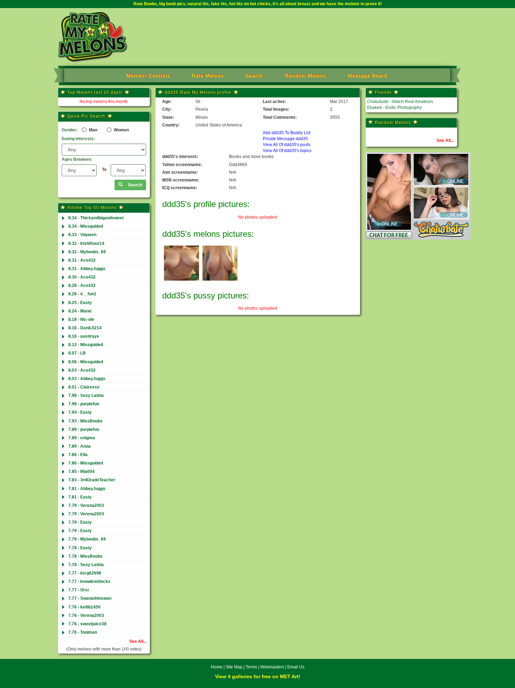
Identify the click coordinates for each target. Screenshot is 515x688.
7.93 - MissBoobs (85, 421)
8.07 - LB (77, 353)
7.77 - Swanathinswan (89, 598)
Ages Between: (77, 159)
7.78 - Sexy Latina (86, 564)
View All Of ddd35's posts (286, 144)
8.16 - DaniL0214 (85, 327)
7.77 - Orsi (78, 589)
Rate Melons (208, 75)
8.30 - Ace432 (82, 277)
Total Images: (276, 109)
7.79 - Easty (80, 522)
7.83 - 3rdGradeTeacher (91, 479)
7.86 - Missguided (85, 463)
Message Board (367, 75)
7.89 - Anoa (79, 446)
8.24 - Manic (80, 311)
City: (167, 109)
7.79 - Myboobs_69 (87, 539)
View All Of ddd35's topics (287, 150)
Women (121, 130)
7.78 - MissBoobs (85, 556)
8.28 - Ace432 (82, 285)
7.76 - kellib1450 (84, 607)
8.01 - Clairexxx (83, 387)
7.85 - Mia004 (81, 471)
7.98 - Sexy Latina (86, 395)
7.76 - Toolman (82, 632)
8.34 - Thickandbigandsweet (96, 217)
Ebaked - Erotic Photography (394, 107)
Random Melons (305, 75)
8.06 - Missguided (85, 361)
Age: (167, 101)
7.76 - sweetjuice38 (87, 623)
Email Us (295, 667)
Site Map (234, 667)
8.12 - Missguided (85, 344)
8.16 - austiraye (83, 336)
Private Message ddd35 (285, 138)
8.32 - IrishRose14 (86, 243)
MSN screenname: (180, 180)
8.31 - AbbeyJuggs (86, 268)
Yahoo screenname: (182, 164)
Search (254, 75)
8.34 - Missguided (85, 226)
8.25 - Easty (80, 302)
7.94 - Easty (80, 412)
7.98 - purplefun (83, 403)
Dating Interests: (78, 138)
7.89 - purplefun (83, 429)
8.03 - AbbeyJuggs (86, 378)
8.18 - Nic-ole (81, 319)
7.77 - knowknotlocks (89, 581)
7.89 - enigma (81, 437)
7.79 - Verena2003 (86, 505)
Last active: (274, 101)
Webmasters (272, 667)
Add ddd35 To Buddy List (286, 132)
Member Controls (148, 75)
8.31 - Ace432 (82, 260)
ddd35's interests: (180, 156)
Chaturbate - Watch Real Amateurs (400, 101)
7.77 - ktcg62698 (84, 573)
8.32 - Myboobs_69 (87, 251)
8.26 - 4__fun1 (82, 293)
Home (216, 667)
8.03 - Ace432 (82, 370)
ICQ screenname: (179, 187)
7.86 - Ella (78, 454)
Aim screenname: (180, 172)
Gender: (70, 130)
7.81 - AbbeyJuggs (86, 488)
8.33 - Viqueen (82, 234)
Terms (251, 667)
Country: (171, 125)
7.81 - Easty (80, 497)
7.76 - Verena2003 (86, 615)
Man (92, 130)
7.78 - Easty (80, 547)
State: (168, 117)
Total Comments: (280, 117)
